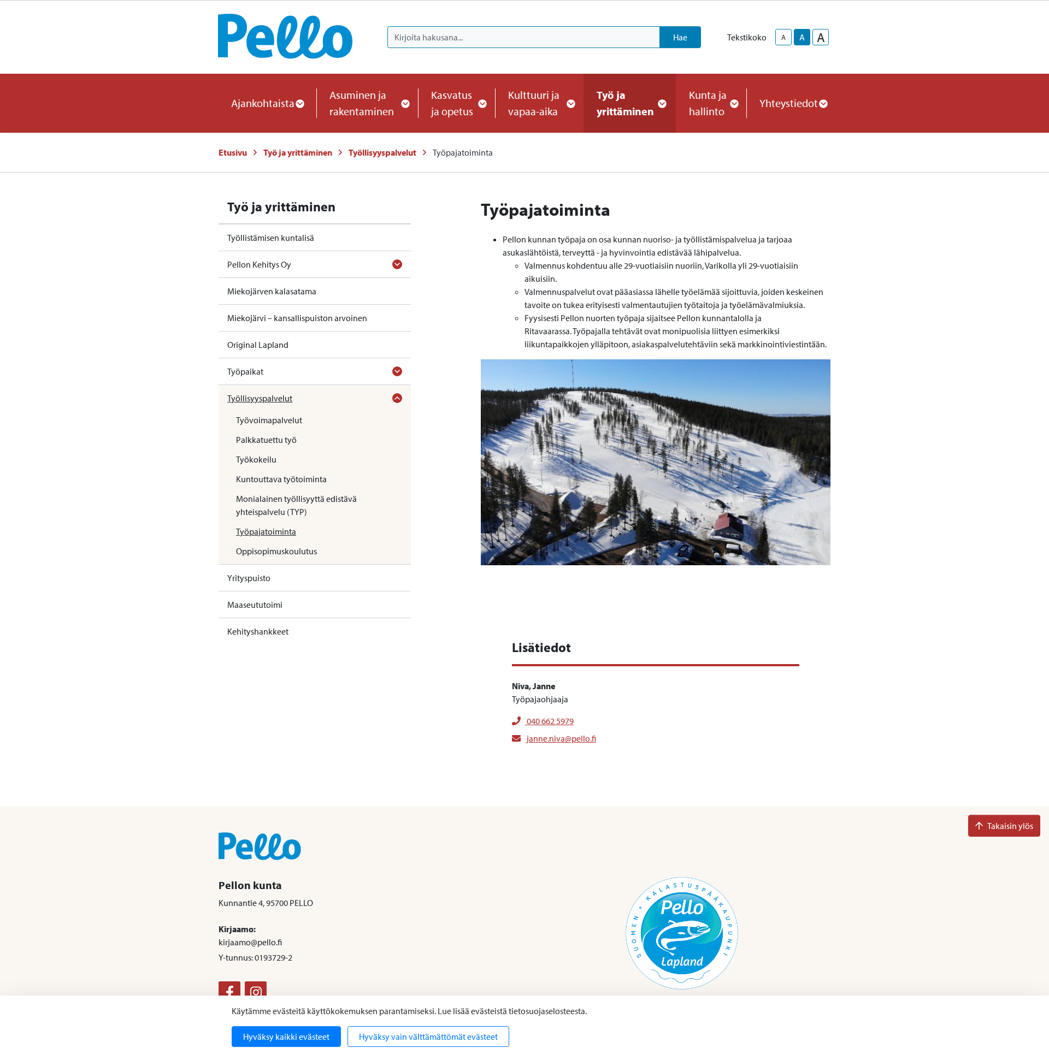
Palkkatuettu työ (266, 439)
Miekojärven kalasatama (271, 291)
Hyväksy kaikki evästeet (286, 1036)
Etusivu (233, 152)
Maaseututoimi (254, 604)
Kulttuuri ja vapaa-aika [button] (533, 103)
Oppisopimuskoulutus (276, 551)
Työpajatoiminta (266, 531)
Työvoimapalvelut (269, 419)
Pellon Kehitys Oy (259, 264)
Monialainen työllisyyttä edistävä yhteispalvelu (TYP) (296, 505)
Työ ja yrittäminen (297, 152)
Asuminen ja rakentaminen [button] (361, 103)
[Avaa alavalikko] (397, 264)
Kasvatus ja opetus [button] (452, 103)
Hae (680, 37)
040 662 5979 (549, 720)
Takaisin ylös (1010, 825)
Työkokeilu (256, 459)
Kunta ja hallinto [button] (708, 103)
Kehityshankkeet (257, 631)
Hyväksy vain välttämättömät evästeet (428, 1036)
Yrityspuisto (248, 577)
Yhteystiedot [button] (788, 103)
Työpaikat (245, 371)
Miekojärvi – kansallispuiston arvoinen (297, 317)
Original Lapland (257, 344)
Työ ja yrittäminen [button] (625, 103)
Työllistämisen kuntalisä (270, 237)
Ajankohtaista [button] (262, 103)
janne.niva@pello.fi (560, 738)
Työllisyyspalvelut (382, 152)
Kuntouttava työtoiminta (281, 478)
